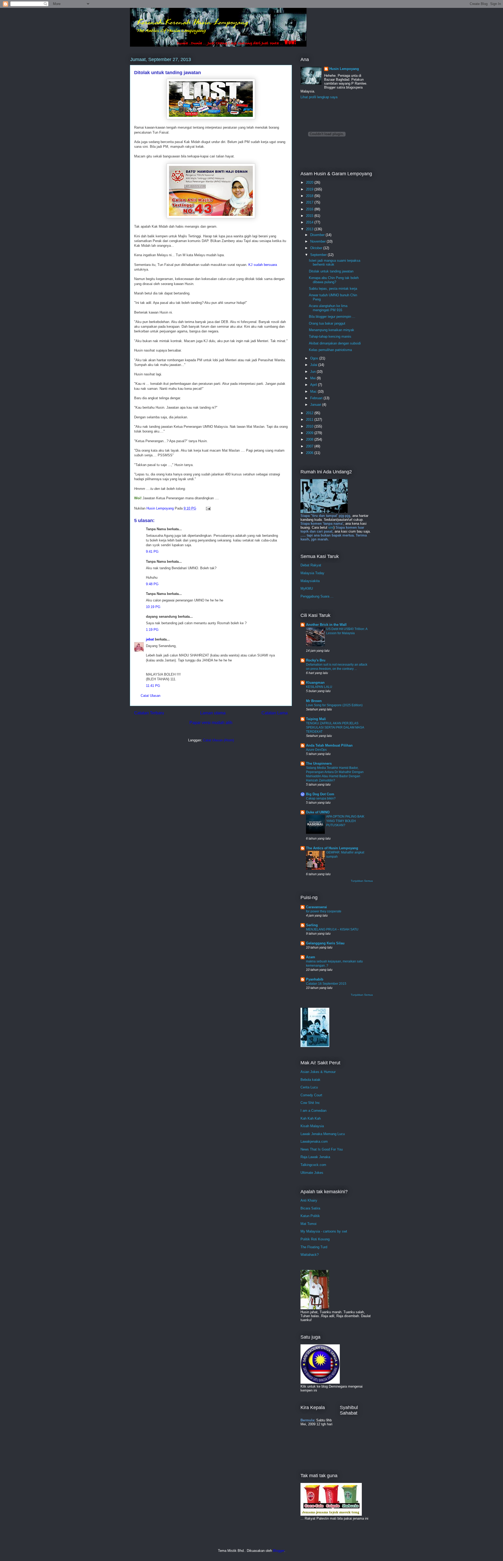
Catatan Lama (274, 713)
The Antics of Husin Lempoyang (332, 848)
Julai (314, 365)
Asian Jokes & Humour (318, 1072)
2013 (310, 229)
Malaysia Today (312, 573)
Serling (312, 925)
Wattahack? (309, 1255)
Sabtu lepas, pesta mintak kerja (333, 289)
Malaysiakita (310, 581)
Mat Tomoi (308, 1224)
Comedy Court (311, 1095)
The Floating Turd (313, 1247)
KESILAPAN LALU (319, 687)
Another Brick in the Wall (326, 625)
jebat (150, 639)
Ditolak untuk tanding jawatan (331, 271)
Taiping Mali (316, 719)
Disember (318, 235)
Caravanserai (316, 907)
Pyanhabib (314, 979)
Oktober (316, 248)
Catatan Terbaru (149, 713)
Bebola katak (310, 1080)
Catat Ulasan (150, 696)
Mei (313, 378)
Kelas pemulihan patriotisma (330, 350)
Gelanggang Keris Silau (325, 943)
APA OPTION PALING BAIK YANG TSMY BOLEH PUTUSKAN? (345, 821)
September (319, 255)
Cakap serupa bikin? (321, 798)
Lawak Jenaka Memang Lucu (322, 1134)
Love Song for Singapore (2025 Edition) (334, 705)
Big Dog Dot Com (320, 794)
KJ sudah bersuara (262, 265)
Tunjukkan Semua (362, 880)
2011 (310, 419)
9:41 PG (152, 552)
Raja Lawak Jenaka (315, 1157)
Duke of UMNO (318, 812)
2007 (310, 446)
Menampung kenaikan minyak (331, 330)
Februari (317, 398)
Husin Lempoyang (344, 69)
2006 (310, 453)
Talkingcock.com (313, 1165)
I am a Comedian (313, 1111)
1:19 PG (152, 630)
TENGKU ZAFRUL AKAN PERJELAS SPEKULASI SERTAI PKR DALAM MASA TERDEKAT (335, 727)
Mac (314, 391)
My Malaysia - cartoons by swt (323, 1231)
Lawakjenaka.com (314, 1141)
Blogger (278, 1551)
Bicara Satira (310, 1208)
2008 (310, 439)
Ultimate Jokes (311, 1173)
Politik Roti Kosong (315, 1239)
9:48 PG (152, 584)
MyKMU (306, 588)
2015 (310, 216)
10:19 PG (153, 607)
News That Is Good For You (321, 1149)
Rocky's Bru (315, 660)
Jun (313, 372)
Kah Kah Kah (310, 1118)
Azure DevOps (316, 750)
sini (330, 527)
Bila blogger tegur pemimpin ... (332, 317)
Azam (310, 957)
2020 (310, 182)
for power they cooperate (323, 911)
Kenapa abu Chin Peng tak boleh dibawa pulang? (334, 280)
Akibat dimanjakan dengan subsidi (335, 343)
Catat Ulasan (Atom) (218, 740)
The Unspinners (319, 763)
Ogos (314, 358)
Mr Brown (314, 701)
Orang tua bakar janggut (327, 323)
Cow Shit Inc (310, 1103)
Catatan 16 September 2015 (326, 983)
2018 (310, 196)
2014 (310, 222)
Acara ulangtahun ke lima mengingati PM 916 (328, 308)
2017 (310, 202)
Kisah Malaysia (312, 1126)
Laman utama (213, 713)
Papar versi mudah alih (210, 722)
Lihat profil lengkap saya (318, 97)
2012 (310, 413)
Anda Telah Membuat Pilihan (329, 745)
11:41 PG (153, 686)
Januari (316, 405)
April (314, 385)
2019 (310, 189)
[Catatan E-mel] (208, 508)
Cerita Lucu (309, 1087)
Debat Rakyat (310, 565)
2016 (310, 209)
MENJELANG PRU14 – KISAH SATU (332, 929)
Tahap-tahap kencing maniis (330, 336)
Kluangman (315, 682)
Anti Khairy (308, 1200)
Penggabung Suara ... (316, 596)
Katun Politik (310, 1216)
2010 (310, 426)
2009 (310, 433)
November (318, 241)
